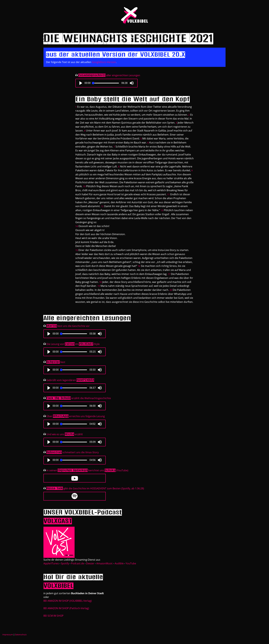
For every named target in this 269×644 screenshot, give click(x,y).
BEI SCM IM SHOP (53, 615)
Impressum (7, 634)
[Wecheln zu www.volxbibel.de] (134, 15)
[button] (80, 83)
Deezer (90, 563)
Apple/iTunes (51, 563)
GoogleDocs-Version (104, 62)
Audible (119, 563)
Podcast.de (77, 563)
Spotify (65, 563)
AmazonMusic (104, 563)
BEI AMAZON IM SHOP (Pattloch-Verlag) (66, 608)
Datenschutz (21, 634)
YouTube (131, 563)
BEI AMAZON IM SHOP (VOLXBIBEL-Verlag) (67, 600)
